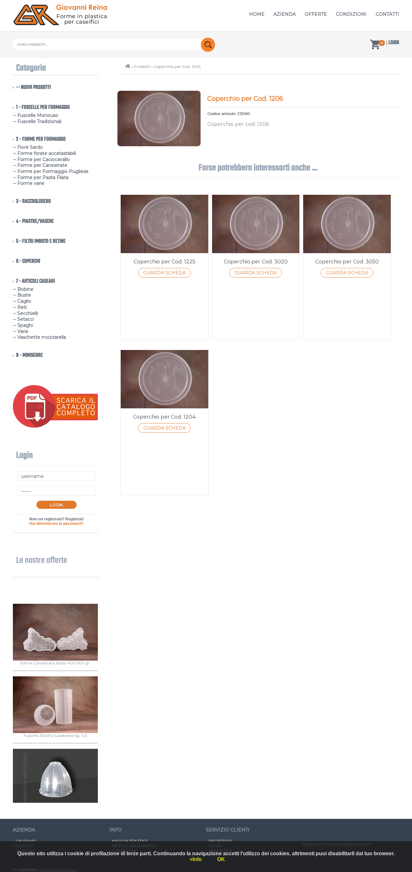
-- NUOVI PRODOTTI (33, 87)
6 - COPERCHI (28, 261)
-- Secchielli (25, 313)
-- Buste (22, 295)
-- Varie (20, 331)
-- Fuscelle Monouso (35, 115)
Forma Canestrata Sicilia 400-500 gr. (55, 676)
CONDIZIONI (351, 14)
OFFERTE (316, 14)
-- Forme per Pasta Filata (41, 177)
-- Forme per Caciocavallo (41, 159)
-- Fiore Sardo (28, 147)
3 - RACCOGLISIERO (33, 201)
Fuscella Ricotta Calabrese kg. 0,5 (55, 748)
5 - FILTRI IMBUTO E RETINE (41, 241)
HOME (257, 14)
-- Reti (20, 307)
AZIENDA (285, 14)
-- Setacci (23, 319)
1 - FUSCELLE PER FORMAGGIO (43, 107)
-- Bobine (23, 289)
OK (221, 859)
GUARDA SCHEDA (164, 273)
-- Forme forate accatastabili (44, 153)
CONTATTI (387, 14)
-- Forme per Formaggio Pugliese (51, 171)
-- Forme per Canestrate (40, 165)
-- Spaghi (23, 325)
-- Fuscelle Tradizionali (37, 121)
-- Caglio (22, 301)
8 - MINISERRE (29, 355)
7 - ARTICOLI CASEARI (35, 281)
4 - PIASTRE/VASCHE (35, 221)
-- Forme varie (28, 183)
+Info (196, 859)
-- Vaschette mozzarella (39, 337)
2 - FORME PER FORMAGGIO (41, 139)
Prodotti (142, 66)
